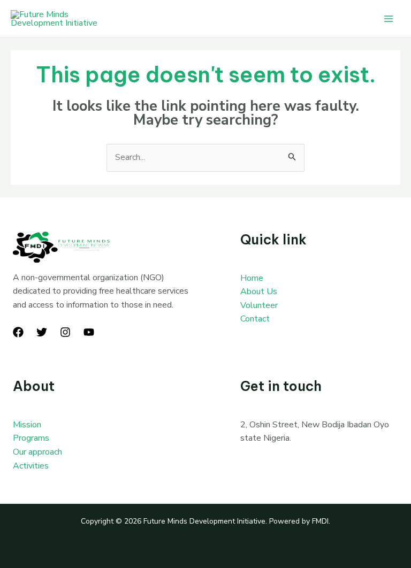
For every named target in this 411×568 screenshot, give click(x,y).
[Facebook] (18, 332)
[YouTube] (88, 332)
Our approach (37, 452)
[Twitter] (41, 332)
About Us (258, 291)
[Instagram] (65, 332)
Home (251, 278)
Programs (31, 438)
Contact (255, 319)
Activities (31, 466)
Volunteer (259, 305)
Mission (27, 425)
